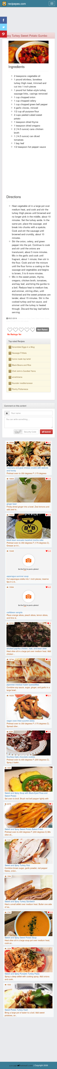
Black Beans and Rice (21, 365)
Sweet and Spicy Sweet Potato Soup (21, 937)
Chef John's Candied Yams (24, 371)
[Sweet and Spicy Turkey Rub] (28, 852)
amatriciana (17, 377)
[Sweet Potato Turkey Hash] (28, 1007)
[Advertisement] (28, 21)
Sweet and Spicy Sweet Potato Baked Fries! (24, 829)
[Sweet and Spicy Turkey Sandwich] (28, 888)
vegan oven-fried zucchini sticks (20, 720)
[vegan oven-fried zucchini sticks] (28, 706)
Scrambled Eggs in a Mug (23, 347)
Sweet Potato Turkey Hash (16, 1009)
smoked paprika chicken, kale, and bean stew (26, 648)
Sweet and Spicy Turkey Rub (17, 865)
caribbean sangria (14, 612)
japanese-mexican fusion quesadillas (23, 684)
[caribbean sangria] (28, 598)
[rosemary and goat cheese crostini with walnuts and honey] (28, 453)
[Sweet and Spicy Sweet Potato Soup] (28, 924)
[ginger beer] (28, 489)
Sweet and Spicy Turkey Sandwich (20, 901)
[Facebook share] (3, 20)
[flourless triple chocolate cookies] (28, 742)
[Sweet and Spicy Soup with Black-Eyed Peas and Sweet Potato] (28, 790)
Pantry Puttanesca (20, 389)
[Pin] (3, 34)
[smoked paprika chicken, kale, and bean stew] (28, 634)
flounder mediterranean (22, 383)
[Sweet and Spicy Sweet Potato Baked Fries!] (28, 816)
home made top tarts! (21, 358)
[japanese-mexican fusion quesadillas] (28, 670)
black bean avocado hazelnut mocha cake (25, 540)
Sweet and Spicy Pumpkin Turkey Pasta (22, 973)
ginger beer (12, 503)
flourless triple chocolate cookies (21, 756)
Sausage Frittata (19, 353)
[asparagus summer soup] (28, 562)
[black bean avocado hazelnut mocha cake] (28, 525)
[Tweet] (3, 27)
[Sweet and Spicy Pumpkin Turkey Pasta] (28, 960)
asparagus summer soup (17, 576)
